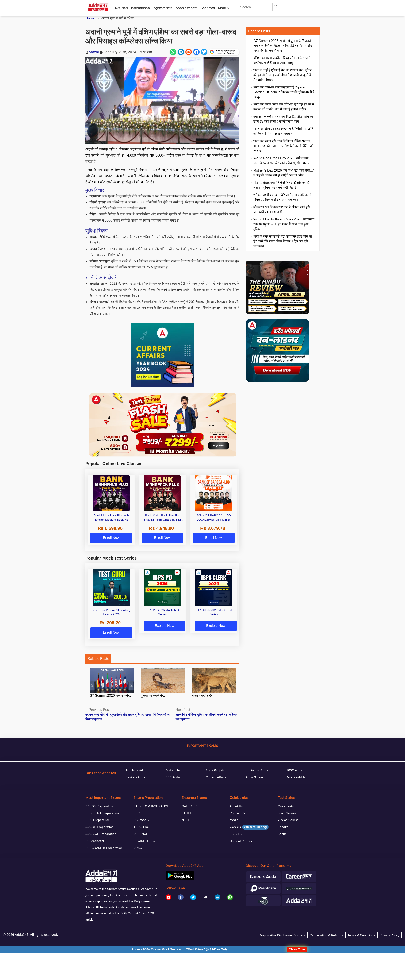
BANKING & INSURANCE (151, 806)
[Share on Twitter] (204, 52)
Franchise (237, 834)
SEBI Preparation (97, 820)
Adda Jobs (173, 770)
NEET (186, 820)
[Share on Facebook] (196, 52)
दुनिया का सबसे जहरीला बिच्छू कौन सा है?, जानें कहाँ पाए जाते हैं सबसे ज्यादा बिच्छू (281, 60)
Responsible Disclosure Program (282, 935)
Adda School (255, 777)
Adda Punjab (215, 770)
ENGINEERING (144, 840)
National (121, 8)
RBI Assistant (94, 840)
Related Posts (98, 658)
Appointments (187, 8)
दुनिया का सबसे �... (153, 695)
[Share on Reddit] (188, 52)
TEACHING (141, 827)
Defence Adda (296, 777)
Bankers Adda (135, 777)
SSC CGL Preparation (100, 833)
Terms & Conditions (361, 935)
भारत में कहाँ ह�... (203, 695)
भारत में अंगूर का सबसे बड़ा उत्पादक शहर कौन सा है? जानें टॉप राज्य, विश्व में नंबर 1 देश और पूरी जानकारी (282, 241)
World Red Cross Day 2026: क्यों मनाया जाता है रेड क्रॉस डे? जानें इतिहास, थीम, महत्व (281, 160)
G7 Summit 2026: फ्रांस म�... (111, 695)
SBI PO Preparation (99, 806)
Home (89, 18)
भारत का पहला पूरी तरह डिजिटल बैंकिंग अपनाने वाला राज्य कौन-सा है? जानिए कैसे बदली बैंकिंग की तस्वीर (283, 146)
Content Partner (241, 841)
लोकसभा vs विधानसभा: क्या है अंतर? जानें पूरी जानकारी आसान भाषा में (281, 209)
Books (282, 833)
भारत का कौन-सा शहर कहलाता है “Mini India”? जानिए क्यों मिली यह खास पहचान (283, 131)
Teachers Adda (136, 770)
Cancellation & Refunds (326, 935)
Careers (248, 827)
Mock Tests (286, 806)
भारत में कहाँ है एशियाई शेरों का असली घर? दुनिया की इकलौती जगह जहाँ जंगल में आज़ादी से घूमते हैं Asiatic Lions (282, 75)
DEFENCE (141, 833)
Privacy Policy (389, 935)
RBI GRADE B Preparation (104, 847)
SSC (137, 813)
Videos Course (288, 820)
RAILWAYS (141, 820)
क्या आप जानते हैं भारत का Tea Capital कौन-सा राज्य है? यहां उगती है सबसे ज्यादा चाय (283, 119)
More (222, 8)
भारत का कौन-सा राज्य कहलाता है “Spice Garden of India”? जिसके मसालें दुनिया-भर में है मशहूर (283, 92)
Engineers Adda (257, 770)
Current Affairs (216, 777)
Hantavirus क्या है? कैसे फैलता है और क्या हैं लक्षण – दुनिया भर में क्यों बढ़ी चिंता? (281, 185)
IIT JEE (187, 813)
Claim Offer (297, 949)
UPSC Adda (294, 770)
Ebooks (283, 827)
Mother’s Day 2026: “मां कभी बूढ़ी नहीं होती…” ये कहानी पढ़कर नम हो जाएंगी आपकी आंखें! (283, 173)
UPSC (138, 847)
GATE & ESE (191, 806)
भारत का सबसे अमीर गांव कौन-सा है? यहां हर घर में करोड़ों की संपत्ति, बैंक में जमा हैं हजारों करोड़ (283, 107)
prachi (94, 52)
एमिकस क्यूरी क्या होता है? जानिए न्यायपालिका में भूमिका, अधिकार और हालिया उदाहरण (282, 197)
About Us (236, 806)
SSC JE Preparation (99, 827)
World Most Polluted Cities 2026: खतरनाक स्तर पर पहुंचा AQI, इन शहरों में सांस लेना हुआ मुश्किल (283, 224)
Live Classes (287, 813)
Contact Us (237, 813)
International (140, 8)
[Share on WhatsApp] (173, 52)
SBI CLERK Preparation (102, 813)
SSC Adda (173, 777)
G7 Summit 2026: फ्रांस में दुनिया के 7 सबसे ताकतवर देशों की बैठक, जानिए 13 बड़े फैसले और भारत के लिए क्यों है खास (282, 45)
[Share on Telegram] (181, 52)
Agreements (163, 8)
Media (234, 820)
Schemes (208, 8)
